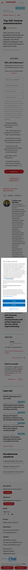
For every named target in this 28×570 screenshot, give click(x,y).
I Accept (14, 301)
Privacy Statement (9, 278)
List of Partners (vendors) (8, 296)
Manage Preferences (14, 308)
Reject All (14, 304)
